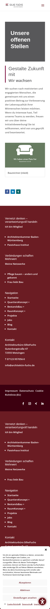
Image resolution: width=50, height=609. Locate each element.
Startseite (12, 297)
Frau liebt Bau (15, 282)
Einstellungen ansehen (25, 597)
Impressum (38, 604)
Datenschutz (27, 604)
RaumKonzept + (16, 311)
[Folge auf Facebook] (7, 191)
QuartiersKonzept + (18, 302)
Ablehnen (25, 590)
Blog (9, 324)
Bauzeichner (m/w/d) (18, 173)
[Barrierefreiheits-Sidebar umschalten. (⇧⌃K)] (42, 601)
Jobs (9, 320)
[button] (45, 549)
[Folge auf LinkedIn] (13, 191)
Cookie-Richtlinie (14, 604)
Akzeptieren (25, 582)
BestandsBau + (15, 306)
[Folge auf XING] (18, 191)
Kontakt (12, 329)
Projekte (12, 315)
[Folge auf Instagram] (29, 403)
